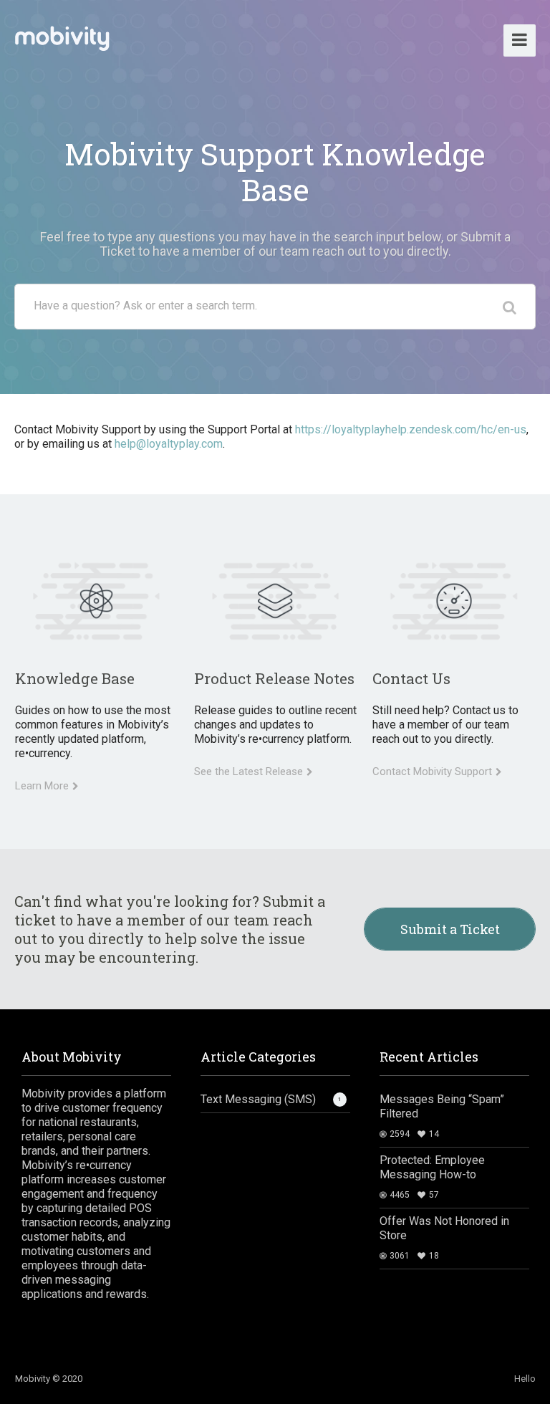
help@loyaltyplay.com (169, 444)
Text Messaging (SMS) (258, 1099)
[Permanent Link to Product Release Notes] (275, 601)
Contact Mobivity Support (432, 771)
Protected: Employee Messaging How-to (432, 1167)
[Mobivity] (62, 35)
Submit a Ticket (450, 929)
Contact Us (411, 678)
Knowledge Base (75, 678)
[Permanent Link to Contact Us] (453, 601)
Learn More (42, 785)
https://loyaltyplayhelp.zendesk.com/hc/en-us (410, 429)
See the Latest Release (248, 771)
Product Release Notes (274, 678)
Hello (525, 1378)
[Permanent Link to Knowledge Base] (96, 601)
